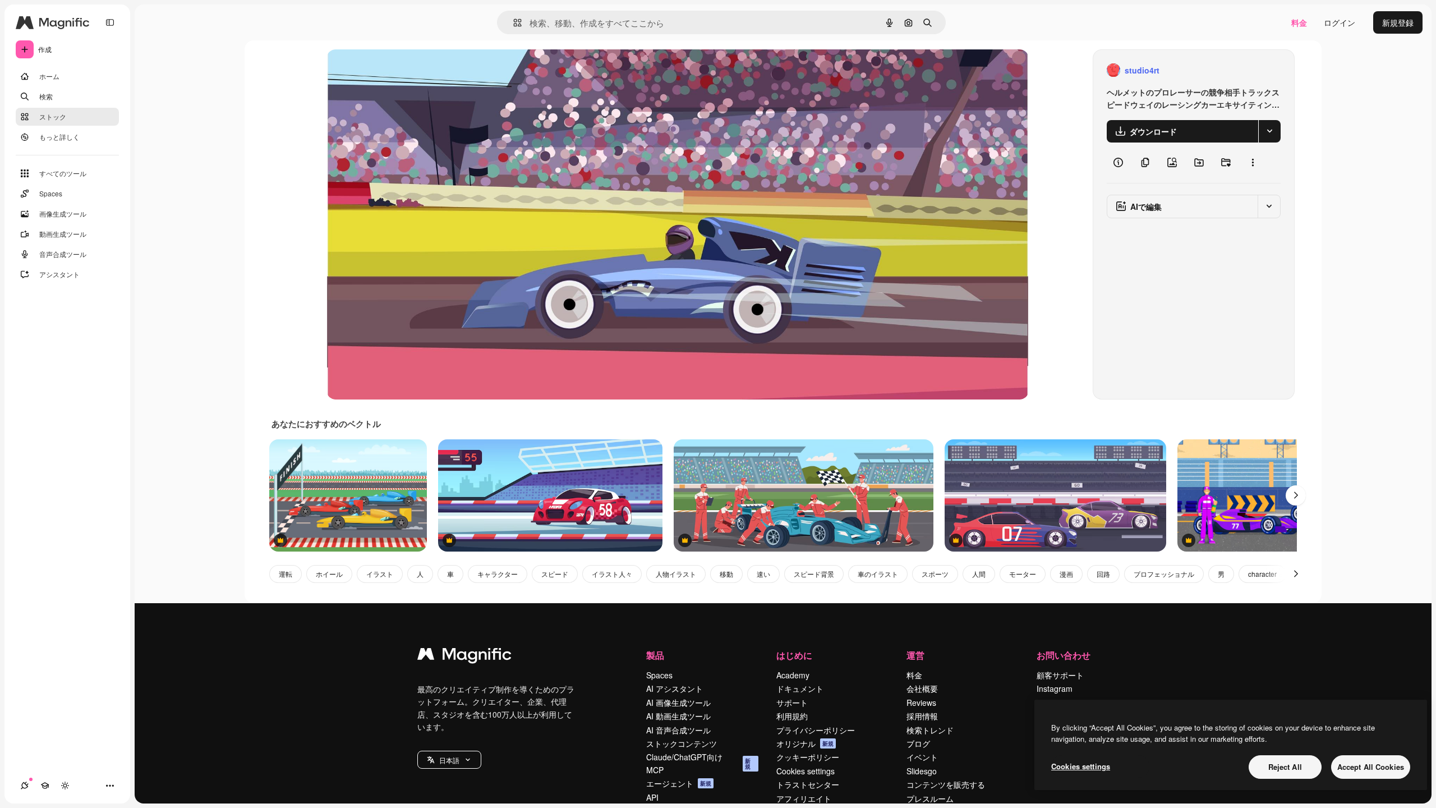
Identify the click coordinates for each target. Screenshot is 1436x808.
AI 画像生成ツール (678, 702)
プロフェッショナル (1164, 574)
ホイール (329, 574)
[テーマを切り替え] (65, 786)
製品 (655, 655)
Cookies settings (805, 771)
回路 (1103, 574)
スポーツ (935, 574)
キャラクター (497, 574)
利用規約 (792, 716)
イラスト (379, 574)
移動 (726, 574)
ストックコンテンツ (681, 743)
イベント (922, 757)
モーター (1022, 574)
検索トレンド (930, 730)
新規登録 (1398, 22)
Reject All (1285, 766)
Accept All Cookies (1370, 766)
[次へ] (1296, 495)
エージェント (678, 783)
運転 (285, 574)
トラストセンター (807, 784)
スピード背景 (814, 574)
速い (763, 574)
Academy (792, 675)
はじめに (794, 655)
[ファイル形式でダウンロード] (1269, 131)
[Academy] (45, 786)
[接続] (25, 786)
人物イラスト (676, 574)
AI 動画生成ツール (678, 716)
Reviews (921, 702)
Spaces (659, 675)
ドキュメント (799, 688)
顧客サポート (1060, 675)
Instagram (1055, 688)
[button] (449, 760)
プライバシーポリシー (815, 730)
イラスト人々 (612, 574)
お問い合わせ (1063, 655)
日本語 (449, 760)
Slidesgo (921, 771)
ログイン (1339, 22)
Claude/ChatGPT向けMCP (698, 763)
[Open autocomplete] (513, 23)
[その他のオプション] (1252, 163)
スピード (554, 574)
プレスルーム (930, 798)
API (652, 797)
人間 (979, 574)
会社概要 (922, 688)
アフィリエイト (803, 798)
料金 (1299, 22)
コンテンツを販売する (945, 784)
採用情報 (922, 716)
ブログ (918, 743)
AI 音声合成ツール (678, 730)
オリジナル (404, 70)
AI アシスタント (674, 688)
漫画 (1066, 574)
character (1262, 574)
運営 (915, 655)
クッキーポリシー (807, 757)
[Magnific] (464, 656)
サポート (792, 702)
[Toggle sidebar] (110, 22)
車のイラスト (878, 574)
